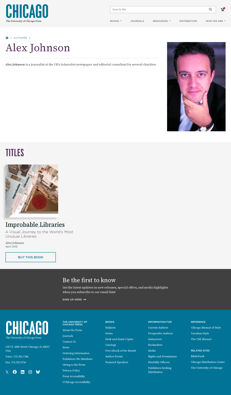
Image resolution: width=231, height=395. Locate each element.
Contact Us (69, 341)
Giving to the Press (74, 365)
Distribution (188, 21)
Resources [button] (161, 21)
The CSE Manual (201, 339)
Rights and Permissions (162, 356)
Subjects (110, 327)
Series (109, 333)
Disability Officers (159, 362)
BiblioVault (197, 356)
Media (152, 350)
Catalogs (110, 345)
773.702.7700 (20, 356)
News (66, 347)
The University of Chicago (207, 368)
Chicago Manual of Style (206, 327)
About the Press (72, 330)
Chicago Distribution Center (208, 362)
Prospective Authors (160, 333)
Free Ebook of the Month (120, 350)
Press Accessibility (74, 376)
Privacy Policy (71, 370)
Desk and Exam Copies (119, 339)
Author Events (114, 356)
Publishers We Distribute (78, 359)
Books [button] (115, 21)
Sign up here (75, 299)
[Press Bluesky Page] (38, 372)
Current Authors (158, 327)
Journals (137, 21)
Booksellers (155, 345)
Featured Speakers (116, 362)
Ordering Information (76, 353)
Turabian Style (200, 333)
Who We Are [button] (215, 21)
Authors (20, 37)
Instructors (155, 339)
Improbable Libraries (35, 225)
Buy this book (37, 257)
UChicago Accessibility (76, 382)
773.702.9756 (18, 362)
